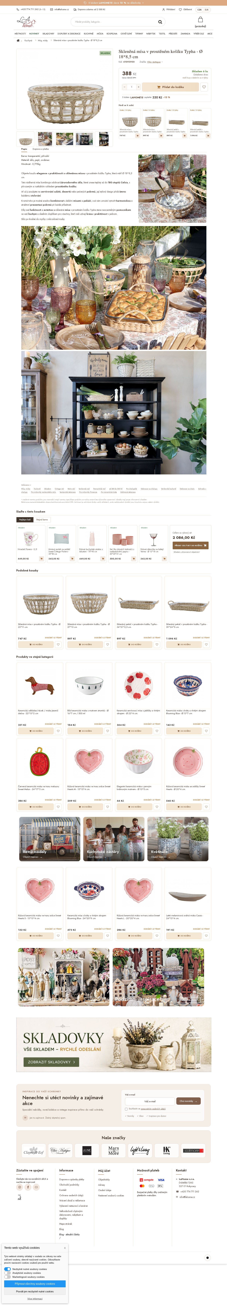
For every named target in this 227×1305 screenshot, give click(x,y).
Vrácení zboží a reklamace (72, 1200)
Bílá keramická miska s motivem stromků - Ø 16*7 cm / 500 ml (88, 712)
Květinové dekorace (128, 492)
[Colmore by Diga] (193, 1150)
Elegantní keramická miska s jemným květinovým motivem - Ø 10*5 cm (134, 788)
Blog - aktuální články (69, 1234)
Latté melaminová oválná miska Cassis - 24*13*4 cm (184, 917)
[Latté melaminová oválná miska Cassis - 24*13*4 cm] (188, 891)
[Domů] (20, 40)
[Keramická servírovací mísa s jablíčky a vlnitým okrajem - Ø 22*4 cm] (138, 686)
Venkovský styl (84, 488)
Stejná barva (42, 519)
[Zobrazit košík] (200, 19)
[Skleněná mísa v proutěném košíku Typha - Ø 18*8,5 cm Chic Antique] (25, 139)
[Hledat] (160, 22)
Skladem (47, 488)
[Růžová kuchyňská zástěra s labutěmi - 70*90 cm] (92, 539)
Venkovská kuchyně (168, 488)
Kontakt (62, 1190)
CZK (199, 9)
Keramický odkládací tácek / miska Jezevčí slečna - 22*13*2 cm (38, 712)
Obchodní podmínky (69, 1184)
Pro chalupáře (131, 488)
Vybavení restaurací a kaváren (73, 1206)
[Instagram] (19, 1187)
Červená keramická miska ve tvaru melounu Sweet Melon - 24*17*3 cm (38, 788)
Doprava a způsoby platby (71, 1179)
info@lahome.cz (187, 1197)
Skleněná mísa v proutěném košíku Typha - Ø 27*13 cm (88, 626)
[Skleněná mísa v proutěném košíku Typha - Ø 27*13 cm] (89, 599)
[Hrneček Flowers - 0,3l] (31, 539)
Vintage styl (59, 488)
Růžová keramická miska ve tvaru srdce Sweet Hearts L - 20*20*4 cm (138, 917)
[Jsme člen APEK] (19, 1197)
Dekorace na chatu (187, 488)
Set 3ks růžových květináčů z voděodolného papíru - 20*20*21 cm (122, 551)
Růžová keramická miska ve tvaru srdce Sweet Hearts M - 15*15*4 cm (88, 788)
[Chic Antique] (60, 1150)
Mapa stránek (65, 1223)
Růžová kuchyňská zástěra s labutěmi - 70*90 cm (91, 550)
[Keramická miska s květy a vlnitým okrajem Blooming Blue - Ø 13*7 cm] (188, 686)
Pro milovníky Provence (88, 492)
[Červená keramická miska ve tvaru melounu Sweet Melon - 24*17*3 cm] (40, 761)
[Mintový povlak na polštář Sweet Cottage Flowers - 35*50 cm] (61, 539)
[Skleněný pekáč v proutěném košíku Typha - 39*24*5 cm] (188, 599)
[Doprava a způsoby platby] (152, 1183)
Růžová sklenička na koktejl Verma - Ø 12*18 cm (152, 550)
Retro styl (71, 488)
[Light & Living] (140, 1150)
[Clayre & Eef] (33, 1150)
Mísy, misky (43, 40)
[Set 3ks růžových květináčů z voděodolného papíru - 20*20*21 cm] (123, 539)
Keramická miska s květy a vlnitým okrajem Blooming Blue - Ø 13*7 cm (186, 712)
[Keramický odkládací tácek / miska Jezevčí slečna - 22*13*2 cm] (40, 686)
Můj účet (104, 1171)
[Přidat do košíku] (137, 135)
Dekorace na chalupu (149, 488)
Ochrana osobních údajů (71, 1195)
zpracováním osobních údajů (153, 1108)
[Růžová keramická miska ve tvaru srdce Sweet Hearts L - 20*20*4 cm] (138, 891)
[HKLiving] (166, 1150)
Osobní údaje (104, 1190)
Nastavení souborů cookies (111, 1195)
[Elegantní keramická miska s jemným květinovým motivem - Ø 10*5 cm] (138, 761)
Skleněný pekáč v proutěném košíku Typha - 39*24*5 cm (186, 626)
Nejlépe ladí (25, 519)
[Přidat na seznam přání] (204, 87)
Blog (61, 1229)
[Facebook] (28, 1187)
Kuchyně (28, 40)
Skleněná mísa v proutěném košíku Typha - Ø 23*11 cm (39, 626)
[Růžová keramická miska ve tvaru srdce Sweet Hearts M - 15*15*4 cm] (89, 761)
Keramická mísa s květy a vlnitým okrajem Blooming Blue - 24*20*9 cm (86, 917)
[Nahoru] (207, 1258)
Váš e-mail (130, 1094)
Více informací (35, 1298)
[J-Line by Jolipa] (87, 1150)
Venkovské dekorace (68, 492)
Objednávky (104, 1179)
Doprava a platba (41, 149)
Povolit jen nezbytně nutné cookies (35, 1291)
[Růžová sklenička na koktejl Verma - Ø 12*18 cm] (154, 539)
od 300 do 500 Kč (115, 488)
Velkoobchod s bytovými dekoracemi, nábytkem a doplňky (71, 1215)
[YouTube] (36, 1187)
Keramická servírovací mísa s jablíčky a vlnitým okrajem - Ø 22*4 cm (138, 712)
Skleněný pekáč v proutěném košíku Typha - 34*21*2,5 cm (137, 626)
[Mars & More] (113, 1150)
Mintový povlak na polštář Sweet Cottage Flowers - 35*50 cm (59, 551)
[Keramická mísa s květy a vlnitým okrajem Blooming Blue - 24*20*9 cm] (89, 891)
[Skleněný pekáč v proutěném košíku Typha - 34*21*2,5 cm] (138, 599)
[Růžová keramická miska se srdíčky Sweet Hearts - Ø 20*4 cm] (188, 761)
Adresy (101, 1185)
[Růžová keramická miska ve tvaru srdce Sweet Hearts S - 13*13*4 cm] (40, 891)
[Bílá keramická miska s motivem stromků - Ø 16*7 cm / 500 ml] (89, 686)
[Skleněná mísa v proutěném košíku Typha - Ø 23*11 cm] (40, 599)
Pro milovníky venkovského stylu (43, 492)
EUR (206, 9)
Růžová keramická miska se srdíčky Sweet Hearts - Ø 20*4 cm (185, 788)
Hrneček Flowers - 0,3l (27, 549)
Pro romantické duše (109, 492)
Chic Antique (154, 62)
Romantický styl (99, 488)
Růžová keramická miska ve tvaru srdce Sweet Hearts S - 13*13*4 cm (39, 917)
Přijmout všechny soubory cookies (35, 1283)
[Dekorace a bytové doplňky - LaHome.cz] (26, 22)
